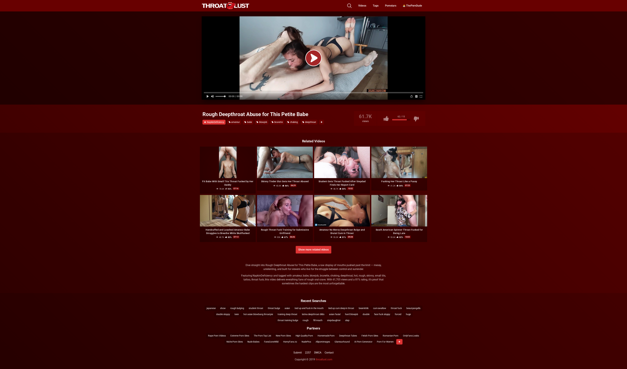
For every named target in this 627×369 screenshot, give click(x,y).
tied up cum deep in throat (341, 308)
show (223, 308)
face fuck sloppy (382, 314)
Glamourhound (342, 341)
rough (306, 320)
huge (408, 314)
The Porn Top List (262, 335)
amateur (235, 122)
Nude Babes (253, 341)
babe (249, 122)
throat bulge (274, 308)
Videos (362, 5)
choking (293, 122)
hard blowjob (351, 314)
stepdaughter (334, 320)
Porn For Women (385, 341)
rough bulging (237, 308)
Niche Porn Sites (234, 341)
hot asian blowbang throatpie (258, 314)
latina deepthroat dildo (313, 314)
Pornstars (390, 5)
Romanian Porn (390, 335)
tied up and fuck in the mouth (309, 308)
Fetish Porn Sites (370, 335)
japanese (211, 308)
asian (287, 308)
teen (236, 314)
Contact (329, 352)
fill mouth (317, 320)
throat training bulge (288, 320)
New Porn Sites (283, 335)
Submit (297, 352)
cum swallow (379, 308)
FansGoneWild (271, 341)
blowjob (263, 122)
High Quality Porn (304, 335)
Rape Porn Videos (217, 335)
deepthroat (310, 122)
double (366, 314)
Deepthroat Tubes (348, 335)
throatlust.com (324, 359)
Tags (375, 5)
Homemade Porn (326, 335)
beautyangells (413, 308)
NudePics (306, 341)
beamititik (364, 308)
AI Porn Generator (363, 341)
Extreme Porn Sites (239, 335)
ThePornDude (413, 5)
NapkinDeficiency (215, 122)
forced (398, 314)
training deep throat (287, 314)
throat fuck (396, 308)
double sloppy (223, 314)
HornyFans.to (290, 341)
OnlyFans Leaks (411, 335)
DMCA (318, 352)
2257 (308, 352)
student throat (256, 308)
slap (347, 320)
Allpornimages (323, 341)
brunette (278, 122)
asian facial (334, 314)
